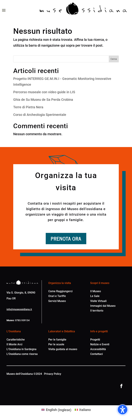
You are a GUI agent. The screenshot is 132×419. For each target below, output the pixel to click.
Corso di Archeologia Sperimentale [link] (39, 115)
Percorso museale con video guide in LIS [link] (44, 92)
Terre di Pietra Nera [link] (28, 107)
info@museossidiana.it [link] (19, 309)
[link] (83, 9)
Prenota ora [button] (66, 238)
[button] (122, 409)
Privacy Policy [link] (52, 373)
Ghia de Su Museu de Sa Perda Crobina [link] (43, 100)
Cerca (114, 59)
